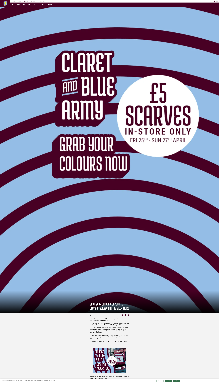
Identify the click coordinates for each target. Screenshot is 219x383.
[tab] (13, 1)
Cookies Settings (160, 380)
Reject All (168, 380)
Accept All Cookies (176, 380)
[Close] (217, 381)
